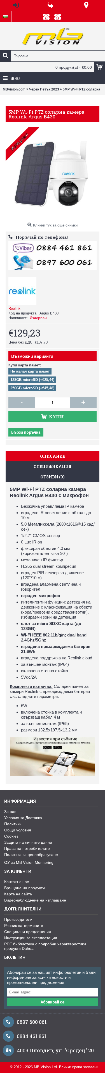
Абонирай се (52, 1002)
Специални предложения (27, 931)
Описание (52, 456)
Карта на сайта (18, 894)
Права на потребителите (27, 848)
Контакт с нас (16, 881)
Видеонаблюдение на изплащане (35, 900)
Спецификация (52, 466)
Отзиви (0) (52, 477)
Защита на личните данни (28, 842)
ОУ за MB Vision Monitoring (28, 862)
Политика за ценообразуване (31, 854)
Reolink (14, 308)
